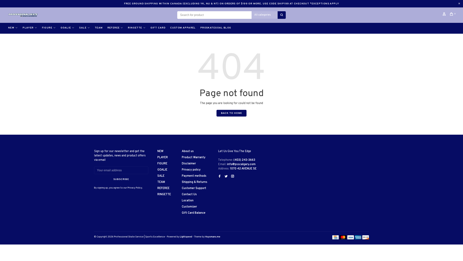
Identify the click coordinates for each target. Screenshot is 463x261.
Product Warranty (193, 157)
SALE (82, 27)
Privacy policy (191, 170)
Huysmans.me (212, 236)
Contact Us (189, 194)
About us (188, 151)
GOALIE (66, 27)
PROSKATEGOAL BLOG (215, 27)
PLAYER (28, 27)
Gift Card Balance (193, 213)
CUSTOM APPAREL (183, 27)
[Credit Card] (335, 239)
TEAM (99, 27)
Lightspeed (186, 236)
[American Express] (358, 239)
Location (188, 200)
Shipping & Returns (194, 182)
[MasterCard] (343, 239)
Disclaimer (189, 163)
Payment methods (194, 176)
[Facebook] (219, 177)
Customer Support (194, 188)
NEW (11, 27)
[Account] (445, 14)
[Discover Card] (365, 239)
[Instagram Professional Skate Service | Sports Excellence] (232, 177)
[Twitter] (226, 177)
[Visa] (350, 239)
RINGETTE (135, 27)
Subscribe (121, 179)
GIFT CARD (158, 27)
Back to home (231, 113)
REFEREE (113, 27)
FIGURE (47, 27)
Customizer (189, 207)
